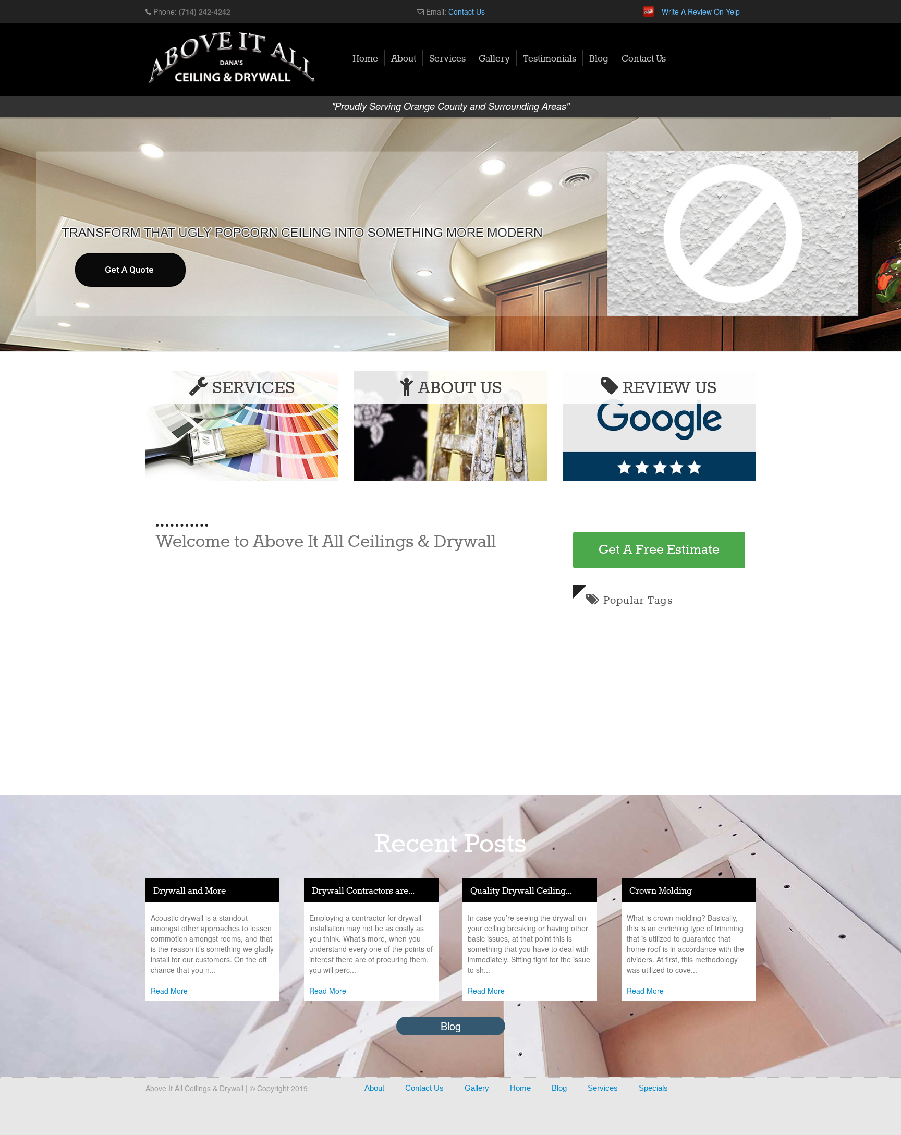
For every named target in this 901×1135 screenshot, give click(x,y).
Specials (653, 1087)
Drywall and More (189, 891)
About (403, 59)
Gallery (494, 59)
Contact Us (466, 11)
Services (447, 59)
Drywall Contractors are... (363, 891)
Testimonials (549, 59)
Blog (598, 59)
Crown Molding (660, 891)
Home (365, 59)
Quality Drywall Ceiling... (521, 891)
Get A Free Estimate (659, 550)
